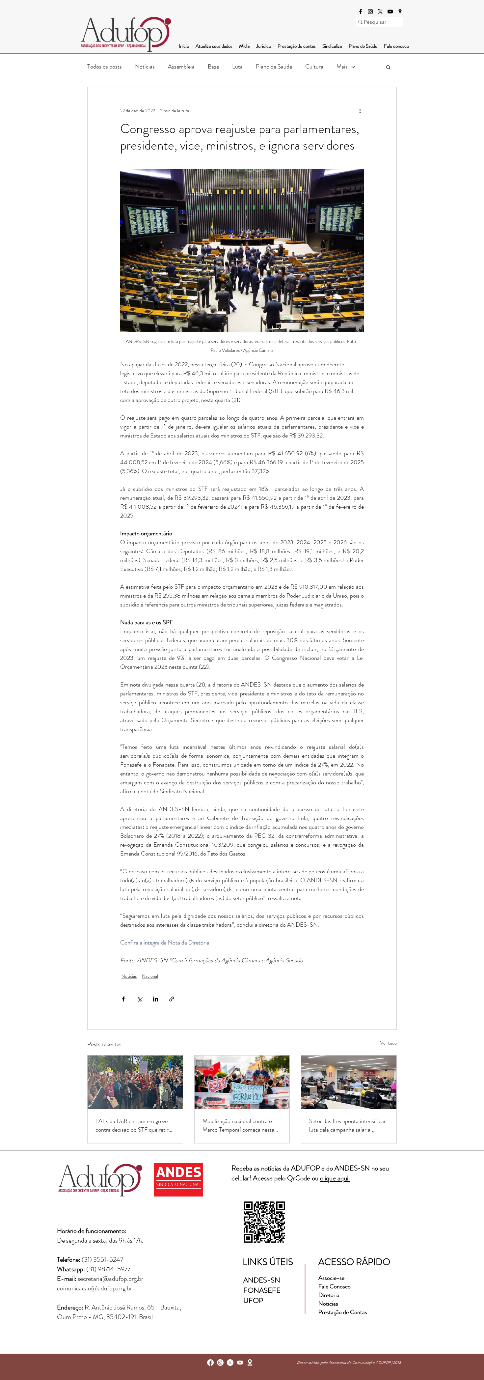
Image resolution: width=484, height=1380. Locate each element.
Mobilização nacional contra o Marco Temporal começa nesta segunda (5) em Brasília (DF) (238, 1125)
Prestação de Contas (342, 1312)
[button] (388, 67)
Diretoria (329, 1295)
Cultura (314, 66)
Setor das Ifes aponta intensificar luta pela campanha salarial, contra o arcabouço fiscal (347, 1125)
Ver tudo (388, 1043)
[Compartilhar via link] (172, 999)
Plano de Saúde (274, 66)
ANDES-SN (262, 1280)
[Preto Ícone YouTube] (390, 11)
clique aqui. (335, 1178)
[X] (380, 11)
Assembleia (181, 66)
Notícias (145, 66)
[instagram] (370, 11)
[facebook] (360, 11)
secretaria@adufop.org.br (110, 1278)
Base (213, 66)
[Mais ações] (360, 111)
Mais (342, 66)
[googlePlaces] (400, 11)
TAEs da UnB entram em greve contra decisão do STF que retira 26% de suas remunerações (133, 1125)
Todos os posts (104, 66)
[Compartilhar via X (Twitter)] (139, 999)
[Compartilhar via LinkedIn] (155, 999)
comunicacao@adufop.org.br (94, 1288)
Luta (237, 66)
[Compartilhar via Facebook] (123, 999)
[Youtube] (240, 1362)
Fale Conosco (334, 1286)
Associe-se (331, 1278)
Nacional (150, 976)
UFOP (253, 1300)
